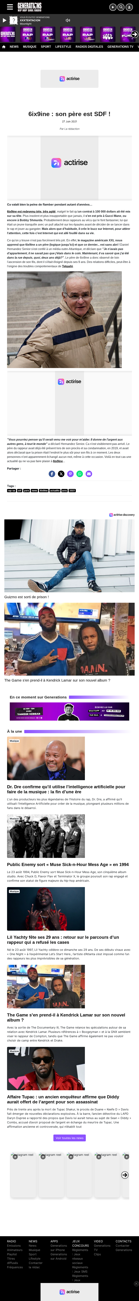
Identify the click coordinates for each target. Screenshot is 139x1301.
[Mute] (68, 20)
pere (26, 490)
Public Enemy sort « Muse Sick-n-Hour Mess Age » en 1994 (68, 864)
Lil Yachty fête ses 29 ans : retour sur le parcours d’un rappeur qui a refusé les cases (63, 940)
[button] (23, 1175)
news (34, 490)
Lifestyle (63, 46)
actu (64, 490)
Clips (97, 1254)
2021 (72, 490)
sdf (19, 490)
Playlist (12, 1254)
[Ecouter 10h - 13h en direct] (69, 711)
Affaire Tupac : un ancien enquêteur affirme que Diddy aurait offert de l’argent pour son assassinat (63, 1099)
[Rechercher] (121, 7)
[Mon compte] (129, 7)
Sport (46, 46)
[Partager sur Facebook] (51, 475)
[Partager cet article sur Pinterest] (69, 475)
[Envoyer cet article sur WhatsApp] (79, 475)
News (14, 46)
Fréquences (15, 1267)
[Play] (5, 20)
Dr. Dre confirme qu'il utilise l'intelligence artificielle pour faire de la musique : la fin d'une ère (66, 789)
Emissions (14, 1245)
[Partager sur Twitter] (60, 475)
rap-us (11, 490)
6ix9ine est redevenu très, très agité (31, 211)
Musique (30, 46)
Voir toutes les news (69, 1138)
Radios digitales (89, 46)
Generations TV (120, 46)
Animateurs (14, 1250)
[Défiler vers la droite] (125, 1175)
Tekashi (67, 266)
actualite (55, 490)
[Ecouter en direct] (113, 7)
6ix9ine (58, 461)
